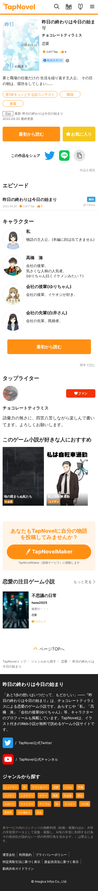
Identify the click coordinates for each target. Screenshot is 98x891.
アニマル (44, 803)
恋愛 (45, 43)
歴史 (80, 795)
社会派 (68, 795)
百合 (39, 812)
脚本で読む (87, 365)
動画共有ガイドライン (18, 869)
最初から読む (31, 134)
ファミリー (26, 803)
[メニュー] (92, 7)
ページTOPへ (52, 649)
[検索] (57, 7)
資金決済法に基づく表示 (61, 862)
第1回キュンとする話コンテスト (30, 94)
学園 (80, 787)
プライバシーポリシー (51, 855)
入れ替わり (24, 812)
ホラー (43, 795)
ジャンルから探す (43, 661)
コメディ (9, 795)
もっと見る (82, 582)
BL (57, 803)
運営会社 (9, 855)
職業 (55, 795)
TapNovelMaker (52, 551)
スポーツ (9, 803)
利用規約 (25, 855)
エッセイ (70, 803)
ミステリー (26, 795)
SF (24, 787)
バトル (68, 787)
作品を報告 (87, 170)
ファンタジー (40, 787)
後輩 (13, 104)
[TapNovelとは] (80, 7)
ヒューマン (10, 787)
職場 (70, 94)
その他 (85, 803)
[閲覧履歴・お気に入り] (68, 7)
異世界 (8, 812)
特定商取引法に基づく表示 (21, 862)
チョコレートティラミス (62, 35)
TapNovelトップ (14, 661)
